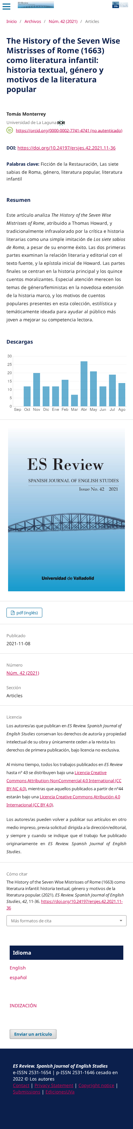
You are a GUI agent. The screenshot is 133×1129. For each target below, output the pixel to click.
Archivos (33, 21)
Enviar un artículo (33, 1034)
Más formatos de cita (31, 921)
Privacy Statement (54, 1085)
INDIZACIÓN (23, 1005)
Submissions (26, 1092)
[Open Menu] (6, 6)
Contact (21, 1085)
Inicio (11, 21)
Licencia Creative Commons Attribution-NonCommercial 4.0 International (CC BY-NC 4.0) (63, 781)
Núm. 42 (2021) (63, 21)
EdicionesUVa (60, 1092)
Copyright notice (96, 1085)
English (18, 968)
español (18, 977)
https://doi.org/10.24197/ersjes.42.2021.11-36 (66, 148)
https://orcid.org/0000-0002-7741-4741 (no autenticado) (69, 130)
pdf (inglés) (26, 613)
